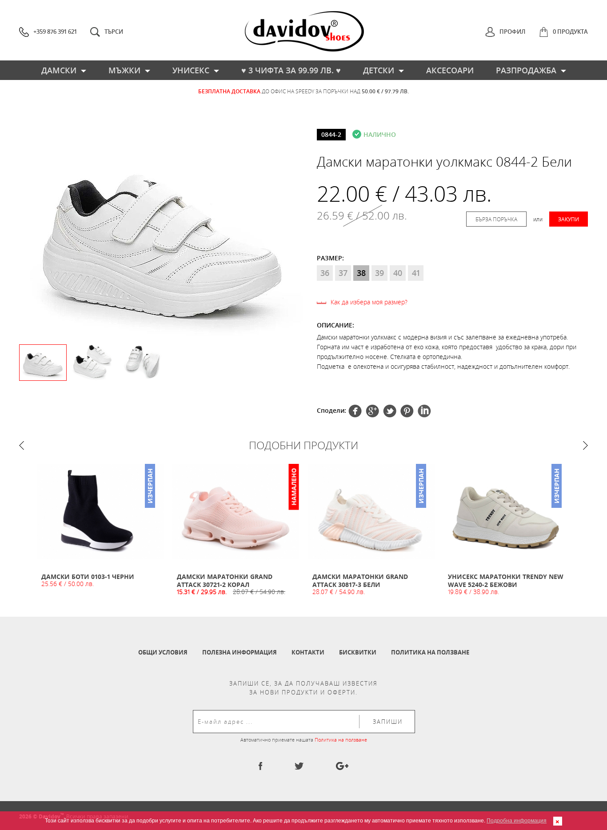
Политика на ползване (430, 652)
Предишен (21, 445)
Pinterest (389, 411)
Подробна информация (517, 820)
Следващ (585, 445)
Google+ (407, 411)
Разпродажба (526, 70)
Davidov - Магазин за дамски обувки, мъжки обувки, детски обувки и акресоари (304, 31)
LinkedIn (424, 411)
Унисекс (190, 70)
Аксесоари (450, 70)
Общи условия (163, 652)
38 (361, 272)
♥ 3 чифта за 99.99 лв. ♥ (291, 70)
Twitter (372, 411)
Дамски (58, 70)
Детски (378, 70)
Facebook (355, 411)
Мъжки (124, 70)
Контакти (308, 652)
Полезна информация (239, 652)
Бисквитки (357, 652)
